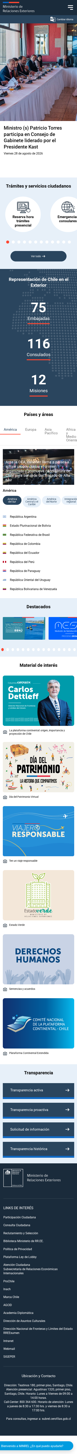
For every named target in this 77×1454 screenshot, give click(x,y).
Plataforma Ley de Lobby (20, 1257)
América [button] (10, 429)
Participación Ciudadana (19, 1217)
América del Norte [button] (51, 500)
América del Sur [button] (12, 500)
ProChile (8, 1281)
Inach (7, 1289)
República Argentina (23, 516)
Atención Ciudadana (16, 1265)
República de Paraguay (25, 571)
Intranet (8, 1341)
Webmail (9, 1349)
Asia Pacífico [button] (51, 431)
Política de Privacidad (17, 1249)
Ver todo (36, 256)
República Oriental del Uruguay (30, 580)
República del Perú (22, 562)
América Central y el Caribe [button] (31, 501)
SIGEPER (9, 1356)
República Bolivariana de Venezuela (33, 589)
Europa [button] (30, 429)
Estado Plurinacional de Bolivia (30, 525)
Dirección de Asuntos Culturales (24, 1321)
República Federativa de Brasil (30, 535)
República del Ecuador (24, 553)
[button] (7, 242)
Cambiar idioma (65, 19)
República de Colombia (25, 544)
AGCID (7, 1305)
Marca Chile (11, 1297)
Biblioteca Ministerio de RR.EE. (23, 1241)
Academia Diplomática (18, 1313)
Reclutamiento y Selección (20, 1233)
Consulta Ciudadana (16, 1225)
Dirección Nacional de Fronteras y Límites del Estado (38, 1329)
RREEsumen (11, 1333)
